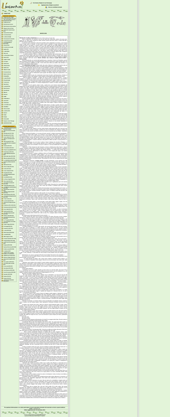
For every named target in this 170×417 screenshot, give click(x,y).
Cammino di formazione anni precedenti (9, 128)
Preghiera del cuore (7, 22)
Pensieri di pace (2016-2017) (9, 151)
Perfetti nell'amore (7, 98)
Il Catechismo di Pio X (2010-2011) (9, 205)
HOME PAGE (7, 13)
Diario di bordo (6, 84)
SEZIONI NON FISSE (8, 122)
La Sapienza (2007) (7, 251)
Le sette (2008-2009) (7, 230)
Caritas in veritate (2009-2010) (9, 224)
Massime (5, 112)
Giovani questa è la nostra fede (9, 38)
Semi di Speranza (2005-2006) (9, 270)
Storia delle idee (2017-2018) (8, 135)
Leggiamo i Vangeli (7, 59)
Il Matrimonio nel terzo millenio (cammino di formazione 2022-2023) (9, 18)
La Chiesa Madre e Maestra (8, 55)
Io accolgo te (6, 61)
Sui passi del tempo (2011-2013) (9, 194)
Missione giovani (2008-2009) (9, 232)
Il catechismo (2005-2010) (8, 228)
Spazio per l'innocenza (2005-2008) (10, 247)
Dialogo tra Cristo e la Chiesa (8, 28)
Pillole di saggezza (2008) (8, 236)
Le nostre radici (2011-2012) (8, 200)
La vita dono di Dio (7, 110)
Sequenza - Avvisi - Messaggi (9, 120)
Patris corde (6, 53)
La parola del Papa (7, 86)
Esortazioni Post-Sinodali (8, 40)
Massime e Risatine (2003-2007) (9, 257)
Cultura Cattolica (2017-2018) (9, 137)
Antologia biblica (6, 76)
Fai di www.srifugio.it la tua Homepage (42, 3)
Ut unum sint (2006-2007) (8, 266)
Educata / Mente (6, 45)
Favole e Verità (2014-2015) (8, 170)
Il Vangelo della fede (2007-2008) (9, 240)
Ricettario (5, 116)
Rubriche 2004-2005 (7, 276)
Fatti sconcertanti (6, 108)
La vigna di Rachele (7, 78)
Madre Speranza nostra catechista (10, 26)
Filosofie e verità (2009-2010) (9, 215)
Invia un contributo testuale (55, 7)
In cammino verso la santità (8, 47)
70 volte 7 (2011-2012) (7, 198)
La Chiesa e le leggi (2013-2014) (9, 179)
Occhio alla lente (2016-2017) (9, 147)
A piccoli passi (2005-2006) (8, 268)
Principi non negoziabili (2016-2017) (10, 149)
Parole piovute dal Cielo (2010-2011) (10, 207)
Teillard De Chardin (7, 69)
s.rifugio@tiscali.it (36, 408)
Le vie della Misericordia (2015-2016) (10, 160)
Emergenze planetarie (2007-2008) (10, 238)
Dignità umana (6, 67)
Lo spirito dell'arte (6, 51)
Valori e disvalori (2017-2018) (9, 141)
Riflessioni (5, 92)
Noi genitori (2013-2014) (8, 172)
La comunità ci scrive (7, 104)
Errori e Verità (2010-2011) (8, 209)
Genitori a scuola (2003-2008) (9, 249)
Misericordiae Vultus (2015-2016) (9, 156)
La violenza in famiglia (7, 36)
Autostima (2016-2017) (8, 145)
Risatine (5, 114)
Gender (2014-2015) (7, 168)
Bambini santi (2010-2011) (8, 211)
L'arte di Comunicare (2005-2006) (9, 272)
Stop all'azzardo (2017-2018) (9, 133)
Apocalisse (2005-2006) (8, 274)
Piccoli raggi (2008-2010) (8, 226)
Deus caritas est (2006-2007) (9, 261)
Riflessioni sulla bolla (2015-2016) (9, 158)
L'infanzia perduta (7, 65)
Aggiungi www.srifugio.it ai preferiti (50, 5)
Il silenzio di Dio (6, 57)
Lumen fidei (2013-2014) (8, 177)
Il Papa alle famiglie (7, 80)
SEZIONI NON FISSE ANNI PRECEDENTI (8, 280)
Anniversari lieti (6, 118)
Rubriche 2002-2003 (7, 278)
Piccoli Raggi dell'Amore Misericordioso (7, 43)
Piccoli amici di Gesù (7, 72)
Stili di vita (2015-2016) (7, 164)
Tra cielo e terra (6, 82)
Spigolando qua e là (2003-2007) (9, 255)
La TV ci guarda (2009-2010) (9, 220)
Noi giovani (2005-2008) (8, 244)
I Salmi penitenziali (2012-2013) (9, 185)
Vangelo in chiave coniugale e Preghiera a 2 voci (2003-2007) (8, 253)
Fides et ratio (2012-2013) (8, 181)
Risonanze (5, 94)
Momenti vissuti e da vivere (8, 24)
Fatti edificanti (6, 106)
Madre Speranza (7, 88)
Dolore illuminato (6, 90)
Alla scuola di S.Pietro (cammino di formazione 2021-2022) (9, 20)
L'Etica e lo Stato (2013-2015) (9, 166)
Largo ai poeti (6, 100)
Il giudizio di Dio (6, 49)
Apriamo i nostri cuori (7, 74)
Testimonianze (6, 102)
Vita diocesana (6, 63)
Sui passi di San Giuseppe (8, 32)
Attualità (5, 96)
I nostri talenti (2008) (7, 234)
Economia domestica (7, 34)
